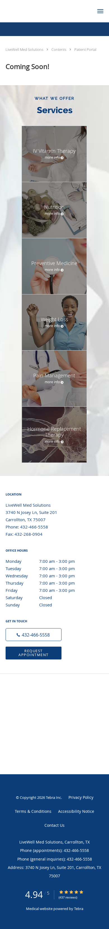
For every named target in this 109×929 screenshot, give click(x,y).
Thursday (40, 583)
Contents (59, 49)
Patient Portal (85, 49)
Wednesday (40, 575)
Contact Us (54, 825)
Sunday (29, 605)
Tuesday (40, 568)
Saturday (29, 597)
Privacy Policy (80, 797)
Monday (40, 561)
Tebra (78, 908)
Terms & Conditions (33, 811)
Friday (40, 590)
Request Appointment (33, 652)
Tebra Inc (53, 797)
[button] (100, 11)
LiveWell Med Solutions (25, 49)
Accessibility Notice (76, 811)
